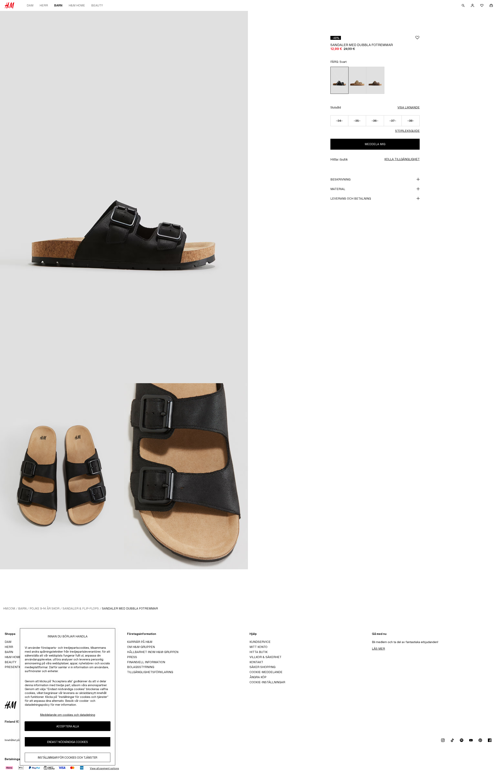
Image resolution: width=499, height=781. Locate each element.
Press (132, 657)
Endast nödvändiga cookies (67, 741)
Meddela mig (375, 144)
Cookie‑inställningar (267, 682)
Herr (44, 5)
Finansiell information (146, 662)
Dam (30, 5)
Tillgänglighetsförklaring (150, 672)
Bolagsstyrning (140, 667)
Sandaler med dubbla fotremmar (130, 608)
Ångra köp (258, 677)
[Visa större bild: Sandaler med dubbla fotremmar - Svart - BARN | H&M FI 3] (186, 476)
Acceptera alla (67, 726)
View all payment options (104, 768)
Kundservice (260, 641)
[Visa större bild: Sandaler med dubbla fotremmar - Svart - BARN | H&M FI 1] (124, 197)
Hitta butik (259, 652)
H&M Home (77, 5)
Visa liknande (408, 107)
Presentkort (16, 667)
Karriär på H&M (139, 641)
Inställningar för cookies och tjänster (67, 757)
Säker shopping (262, 667)
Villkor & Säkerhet (265, 657)
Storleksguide (407, 130)
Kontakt (256, 662)
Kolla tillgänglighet (402, 159)
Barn (58, 5)
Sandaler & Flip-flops (81, 608)
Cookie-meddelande (266, 672)
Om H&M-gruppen (141, 647)
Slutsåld (335, 107)
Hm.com (9, 608)
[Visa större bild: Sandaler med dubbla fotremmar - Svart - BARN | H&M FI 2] (62, 476)
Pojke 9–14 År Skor (44, 608)
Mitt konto (258, 647)
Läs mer (378, 648)
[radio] (339, 80)
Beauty (97, 5)
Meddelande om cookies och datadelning (67, 714)
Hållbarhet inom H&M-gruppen (152, 652)
